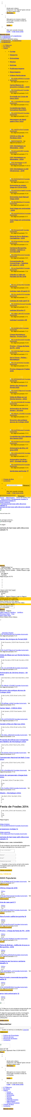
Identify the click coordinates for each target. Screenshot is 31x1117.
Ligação (25, 1030)
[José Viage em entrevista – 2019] (20, 203)
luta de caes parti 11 (8, 902)
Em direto (6, 46)
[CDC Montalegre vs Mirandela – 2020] (16, 141)
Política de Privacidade (11, 1035)
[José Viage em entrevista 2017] (20, 215)
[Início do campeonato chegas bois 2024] (13, 770)
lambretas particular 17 (19, 471)
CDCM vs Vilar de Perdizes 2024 (17, 137)
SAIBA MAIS (4, 1020)
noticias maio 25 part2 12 (20, 291)
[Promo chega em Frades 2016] (20, 364)
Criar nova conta (17, 31)
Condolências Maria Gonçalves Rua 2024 (18, 109)
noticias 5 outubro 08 (18, 320)
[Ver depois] (3, 3)
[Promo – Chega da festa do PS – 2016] (20, 341)
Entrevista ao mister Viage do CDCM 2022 (18, 186)
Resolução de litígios (10, 1038)
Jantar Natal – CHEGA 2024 (11, 708)
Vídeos (5, 48)
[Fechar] (0, 517)
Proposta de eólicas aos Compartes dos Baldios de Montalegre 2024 (14, 741)
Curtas (12, 51)
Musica (12, 62)
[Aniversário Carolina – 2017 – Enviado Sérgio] (20, 455)
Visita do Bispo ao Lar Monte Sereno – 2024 (18, 398)
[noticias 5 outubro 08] (20, 315)
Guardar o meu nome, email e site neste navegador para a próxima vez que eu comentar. (14, 865)
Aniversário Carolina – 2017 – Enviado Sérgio (18, 460)
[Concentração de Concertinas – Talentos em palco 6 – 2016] (20, 256)
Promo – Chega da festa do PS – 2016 (19, 347)
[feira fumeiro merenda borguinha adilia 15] (13, 971)
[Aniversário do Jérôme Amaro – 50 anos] (20, 404)
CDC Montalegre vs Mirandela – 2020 (18, 147)
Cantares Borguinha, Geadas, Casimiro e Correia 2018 (18, 250)
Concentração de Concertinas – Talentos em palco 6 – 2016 (19, 263)
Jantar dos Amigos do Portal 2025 (18, 386)
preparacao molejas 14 (9, 829)
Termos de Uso (8, 1037)
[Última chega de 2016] (13, 881)
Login (8, 31)
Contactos (6, 481)
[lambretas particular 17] (20, 466)
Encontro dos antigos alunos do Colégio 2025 (19, 421)
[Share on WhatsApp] (3, 584)
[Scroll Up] (1, 517)
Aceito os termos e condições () (15, 1030)
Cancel (2, 565)
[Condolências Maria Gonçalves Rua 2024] (20, 103)
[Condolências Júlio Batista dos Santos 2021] (20, 432)
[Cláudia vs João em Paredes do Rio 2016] (20, 270)
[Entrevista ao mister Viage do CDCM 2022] (20, 180)
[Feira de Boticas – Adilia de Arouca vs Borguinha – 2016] (14, 938)
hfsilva (3, 891)
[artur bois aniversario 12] (14, 987)
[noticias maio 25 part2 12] (20, 286)
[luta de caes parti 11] (13, 896)
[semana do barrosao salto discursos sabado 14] (13, 834)
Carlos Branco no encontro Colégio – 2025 (19, 86)
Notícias (13, 65)
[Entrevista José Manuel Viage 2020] (20, 192)
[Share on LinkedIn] (3, 587)
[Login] (3, 27)
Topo (2, 1052)
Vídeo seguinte (5, 832)
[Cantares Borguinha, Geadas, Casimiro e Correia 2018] (20, 243)
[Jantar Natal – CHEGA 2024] (13, 703)
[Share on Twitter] (3, 581)
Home (2, 497)
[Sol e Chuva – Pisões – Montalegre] (20, 353)
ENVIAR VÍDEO (5, 34)
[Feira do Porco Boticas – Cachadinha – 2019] (20, 231)
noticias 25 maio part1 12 (19, 301)
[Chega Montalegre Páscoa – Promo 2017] (20, 330)
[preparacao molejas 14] (14, 825)
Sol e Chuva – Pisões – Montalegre (18, 358)
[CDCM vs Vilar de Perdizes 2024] (20, 131)
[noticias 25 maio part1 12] (20, 296)
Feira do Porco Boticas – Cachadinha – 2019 (19, 237)
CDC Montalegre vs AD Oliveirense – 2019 (19, 170)
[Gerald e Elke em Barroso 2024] (14, 719)
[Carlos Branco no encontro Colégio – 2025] (20, 80)
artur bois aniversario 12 (9, 993)
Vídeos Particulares (18, 75)
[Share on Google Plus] (3, 582)
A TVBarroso (7, 45)
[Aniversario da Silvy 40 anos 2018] (20, 443)
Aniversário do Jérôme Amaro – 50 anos (19, 409)
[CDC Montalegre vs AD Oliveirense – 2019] (20, 164)
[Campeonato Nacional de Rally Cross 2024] (13, 752)
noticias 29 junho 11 (17, 310)
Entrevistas (14, 58)
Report (2, 609)
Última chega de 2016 (8, 888)
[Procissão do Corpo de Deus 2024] (20, 91)
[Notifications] (3, 14)
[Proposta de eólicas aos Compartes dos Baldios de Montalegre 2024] (13, 735)
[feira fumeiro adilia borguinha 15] (13, 910)
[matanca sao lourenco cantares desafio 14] (14, 955)
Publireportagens (17, 68)
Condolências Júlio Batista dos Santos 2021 (20, 437)
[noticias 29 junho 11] (20, 305)
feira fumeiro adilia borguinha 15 (13, 916)
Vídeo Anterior (5, 824)
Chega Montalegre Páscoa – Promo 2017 (18, 335)
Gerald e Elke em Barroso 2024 (12, 724)
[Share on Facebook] (3, 579)
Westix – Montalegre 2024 (10, 793)
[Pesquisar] (3, 483)
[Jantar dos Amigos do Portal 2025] (20, 381)
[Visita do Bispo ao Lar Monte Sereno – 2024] (20, 392)
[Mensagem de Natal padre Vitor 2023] (20, 114)
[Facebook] (3, 2)
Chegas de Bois (8, 479)
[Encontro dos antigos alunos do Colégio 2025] (20, 415)
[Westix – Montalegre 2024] (13, 788)
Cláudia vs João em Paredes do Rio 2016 (18, 275)
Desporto (13, 55)
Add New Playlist (7, 633)
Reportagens (15, 72)
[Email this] (3, 585)
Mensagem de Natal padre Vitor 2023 (18, 120)
